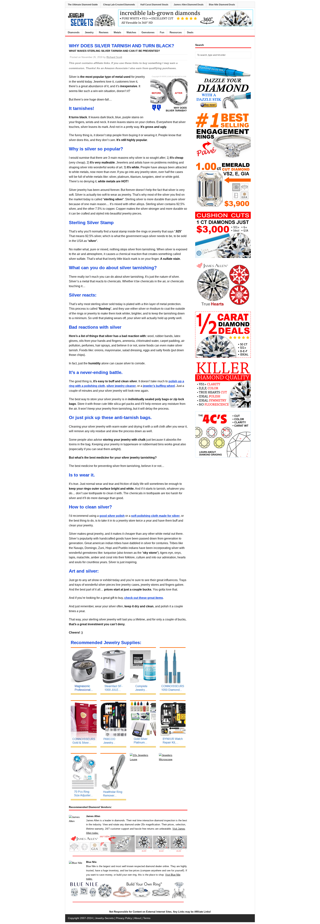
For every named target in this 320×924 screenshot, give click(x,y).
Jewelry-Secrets (104, 918)
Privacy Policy (124, 918)
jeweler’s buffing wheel (159, 385)
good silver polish (112, 515)
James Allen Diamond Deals (189, 4)
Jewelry (89, 32)
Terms (146, 918)
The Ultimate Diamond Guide (83, 4)
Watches (131, 32)
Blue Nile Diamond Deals (222, 4)
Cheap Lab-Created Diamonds (119, 4)
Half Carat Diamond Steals (154, 4)
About (137, 918)
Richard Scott (114, 57)
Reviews (103, 32)
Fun (162, 32)
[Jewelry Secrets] (91, 25)
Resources (176, 32)
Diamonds (73, 32)
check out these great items (143, 597)
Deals (190, 32)
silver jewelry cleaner (121, 385)
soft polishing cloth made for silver (155, 515)
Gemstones (147, 32)
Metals (117, 32)
